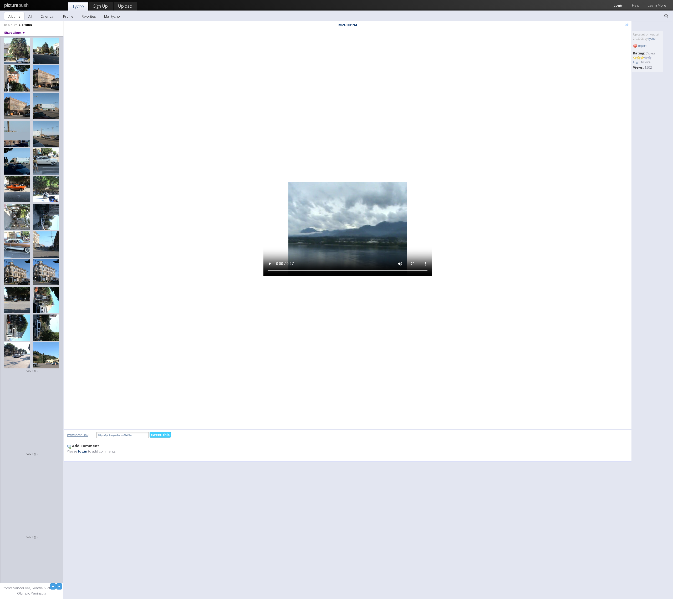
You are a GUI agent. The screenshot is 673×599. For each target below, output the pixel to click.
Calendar (47, 16)
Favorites (89, 16)
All (30, 16)
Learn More (657, 5)
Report (641, 46)
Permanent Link (77, 435)
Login (619, 5)
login (82, 451)
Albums (14, 16)
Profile (68, 16)
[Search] (666, 16)
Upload (125, 6)
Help (635, 5)
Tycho (78, 6)
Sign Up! (101, 6)
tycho (651, 38)
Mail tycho (112, 16)
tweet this (160, 434)
